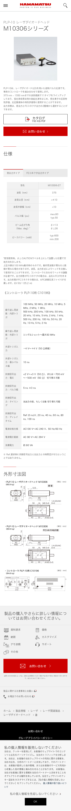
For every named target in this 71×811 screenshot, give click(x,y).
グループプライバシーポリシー (35, 737)
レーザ (34, 710)
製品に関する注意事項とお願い (18, 691)
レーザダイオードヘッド (17, 714)
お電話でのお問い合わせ (19, 696)
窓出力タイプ (13, 173)
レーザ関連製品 (51, 710)
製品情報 (21, 710)
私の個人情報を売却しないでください (34, 794)
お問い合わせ (35, 731)
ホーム (7, 710)
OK (35, 801)
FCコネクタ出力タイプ (38, 173)
